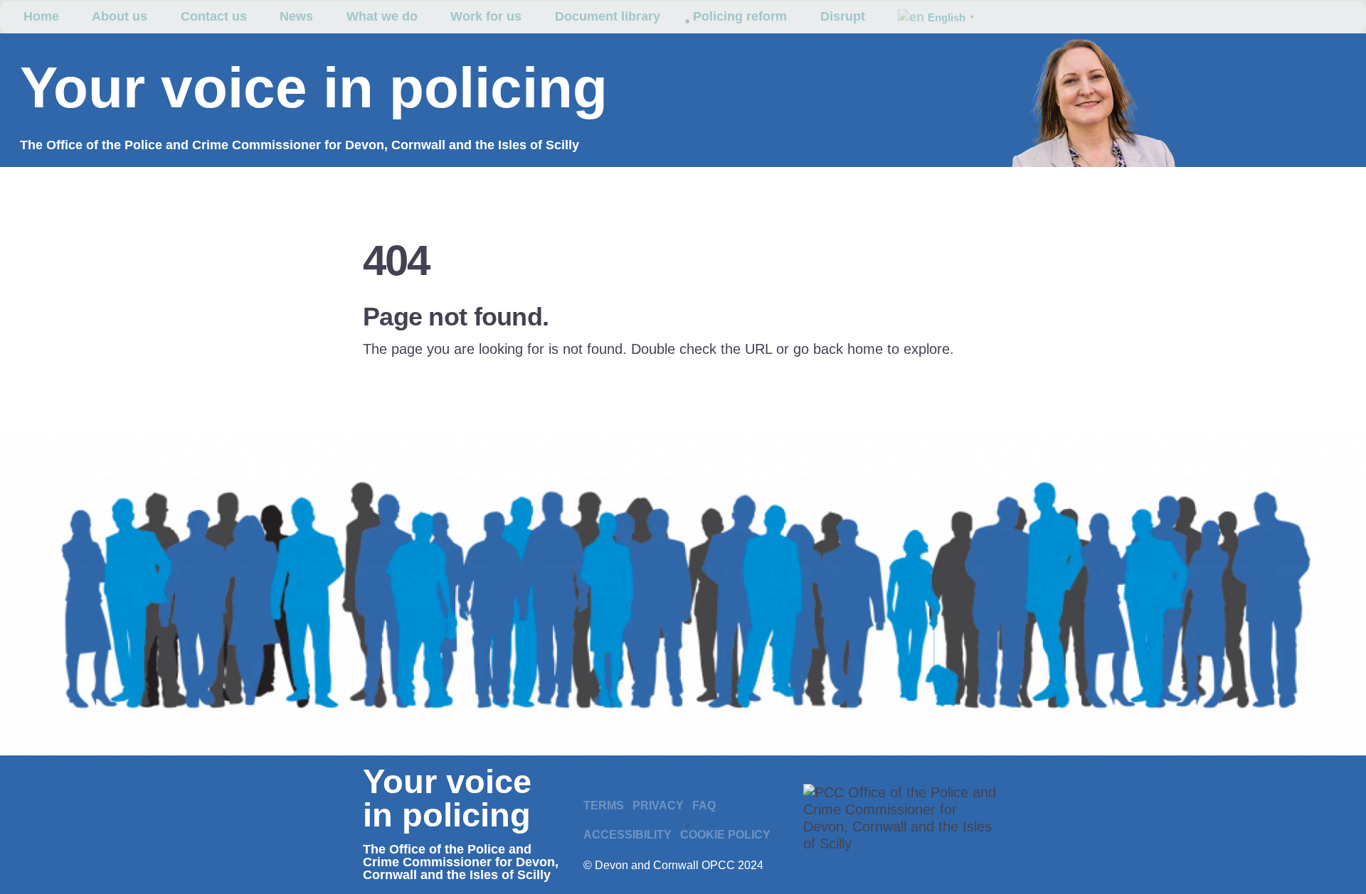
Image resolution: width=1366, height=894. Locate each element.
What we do (382, 16)
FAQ (704, 805)
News (296, 16)
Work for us (485, 16)
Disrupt (842, 16)
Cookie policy (725, 835)
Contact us (214, 16)
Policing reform (740, 16)
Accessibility (627, 835)
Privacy (658, 805)
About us (119, 16)
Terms (603, 805)
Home (41, 16)
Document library (607, 16)
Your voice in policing (314, 87)
